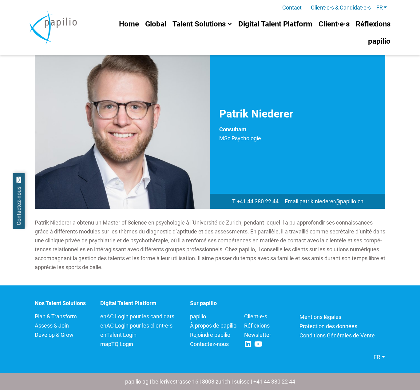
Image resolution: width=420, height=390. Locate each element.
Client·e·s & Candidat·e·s (341, 7)
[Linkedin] (247, 344)
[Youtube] (258, 344)
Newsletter (257, 335)
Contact (292, 7)
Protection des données (328, 326)
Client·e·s (255, 316)
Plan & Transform (56, 316)
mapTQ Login (116, 344)
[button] (382, 7)
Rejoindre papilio (210, 335)
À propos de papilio (213, 325)
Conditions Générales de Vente (337, 335)
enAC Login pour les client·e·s (136, 325)
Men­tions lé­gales (320, 317)
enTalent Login (118, 335)
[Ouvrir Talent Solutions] (229, 24)
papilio (198, 316)
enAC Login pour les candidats (137, 316)
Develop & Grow (54, 335)
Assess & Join (52, 325)
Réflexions (257, 325)
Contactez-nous (209, 344)
